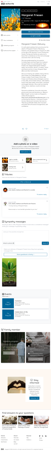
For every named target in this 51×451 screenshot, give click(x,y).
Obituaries (3, 437)
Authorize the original (35, 359)
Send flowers (4, 441)
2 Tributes (27, 18)
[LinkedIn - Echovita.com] (45, 436)
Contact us (43, 1)
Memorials (16, 437)
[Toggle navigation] (48, 4)
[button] (6, 2)
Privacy (40, 440)
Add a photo (24, 152)
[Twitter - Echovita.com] (42, 436)
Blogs (15, 441)
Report (47, 128)
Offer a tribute (24, 182)
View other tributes (45, 40)
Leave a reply (42, 194)
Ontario (33, 24)
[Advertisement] (36, 118)
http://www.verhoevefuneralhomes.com (34, 97)
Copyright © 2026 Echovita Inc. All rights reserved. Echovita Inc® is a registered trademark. (24, 449)
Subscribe (34, 398)
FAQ (38, 1)
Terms (40, 438)
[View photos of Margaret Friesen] (10, 19)
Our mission (16, 439)
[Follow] (26, 129)
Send (44, 243)
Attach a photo (7, 243)
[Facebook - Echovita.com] (39, 436)
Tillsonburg (26, 24)
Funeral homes (4, 439)
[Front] (7, 3)
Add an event (5, 296)
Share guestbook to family (25, 254)
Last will (15, 443)
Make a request (8, 353)
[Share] (23, 129)
